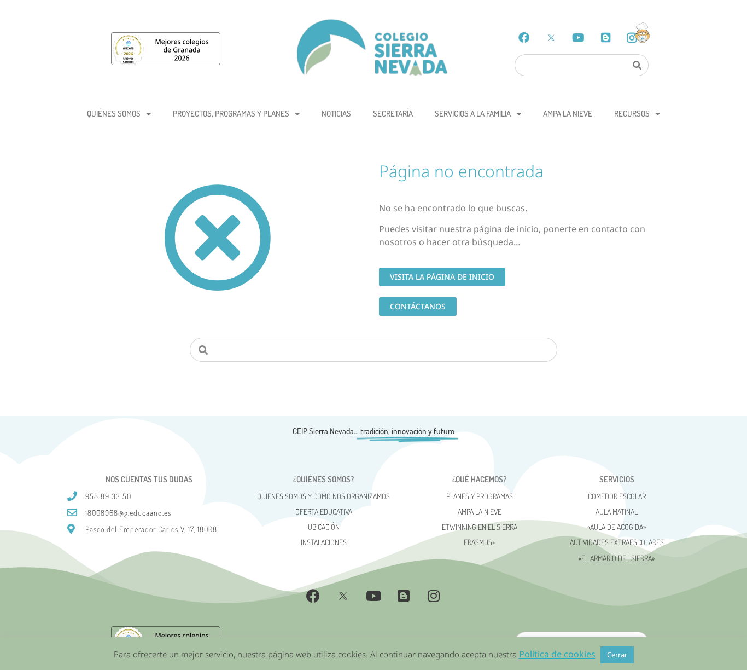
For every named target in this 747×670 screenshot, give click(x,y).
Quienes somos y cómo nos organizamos (323, 496)
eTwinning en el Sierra (479, 527)
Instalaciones (324, 542)
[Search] (636, 65)
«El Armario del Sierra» (617, 558)
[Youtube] (579, 38)
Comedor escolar (617, 496)
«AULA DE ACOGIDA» (616, 527)
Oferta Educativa (323, 511)
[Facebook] (524, 38)
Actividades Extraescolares (617, 542)
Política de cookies (557, 654)
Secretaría (393, 113)
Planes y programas (479, 496)
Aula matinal (617, 511)
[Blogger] (606, 38)
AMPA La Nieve (567, 113)
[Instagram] (433, 596)
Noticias (336, 113)
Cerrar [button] (617, 655)
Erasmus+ (479, 542)
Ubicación (324, 527)
